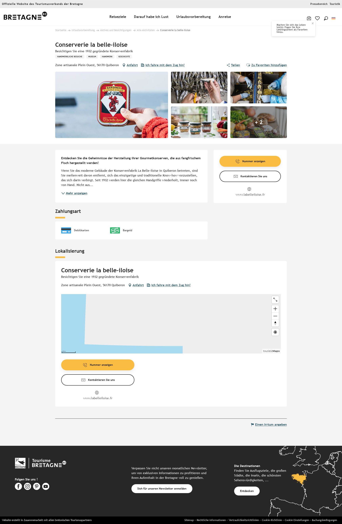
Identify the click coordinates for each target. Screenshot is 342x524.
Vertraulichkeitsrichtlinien (244, 520)
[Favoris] (317, 18)
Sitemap (189, 520)
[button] (326, 18)
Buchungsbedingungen (324, 520)
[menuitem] (25, 16)
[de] (334, 18)
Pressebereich (319, 4)
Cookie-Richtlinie (272, 520)
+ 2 (259, 122)
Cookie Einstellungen (297, 520)
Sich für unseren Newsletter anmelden (161, 488)
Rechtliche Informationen (211, 520)
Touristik (335, 4)
